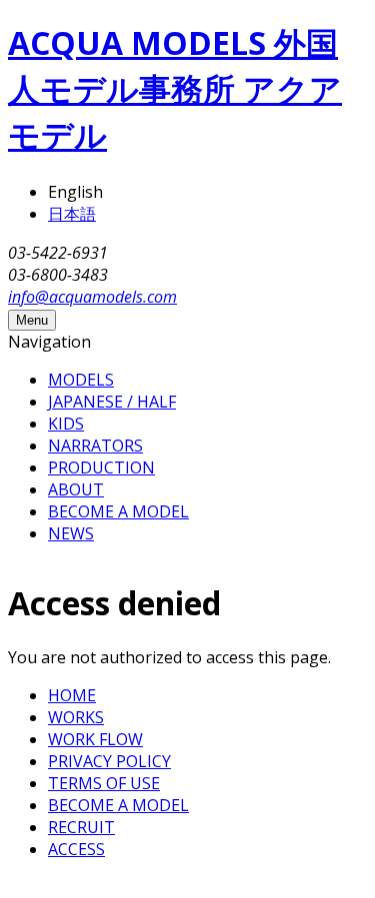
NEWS (71, 533)
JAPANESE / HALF (112, 402)
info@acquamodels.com (92, 297)
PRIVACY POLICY (109, 761)
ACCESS (76, 849)
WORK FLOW (95, 739)
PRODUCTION (101, 467)
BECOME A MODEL (118, 511)
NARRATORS (95, 445)
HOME (72, 695)
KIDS (66, 424)
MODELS (81, 380)
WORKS (76, 717)
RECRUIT (81, 827)
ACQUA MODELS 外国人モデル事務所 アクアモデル (175, 88)
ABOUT (76, 489)
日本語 (72, 214)
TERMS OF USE (104, 783)
